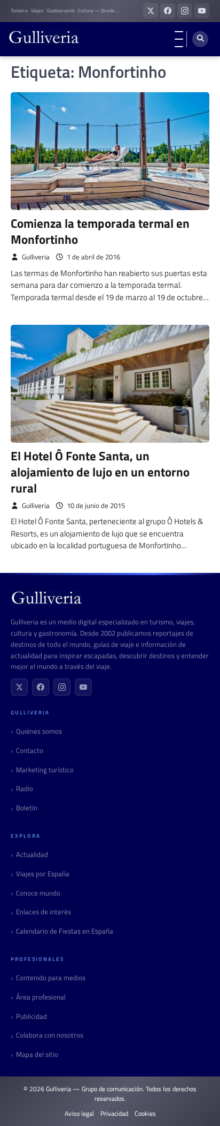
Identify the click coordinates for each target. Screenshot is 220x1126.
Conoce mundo (38, 893)
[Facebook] (40, 687)
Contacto (29, 750)
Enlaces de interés (43, 912)
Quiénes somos (39, 731)
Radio (24, 789)
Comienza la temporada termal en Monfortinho (100, 231)
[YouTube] (83, 687)
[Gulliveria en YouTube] (201, 10)
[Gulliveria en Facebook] (167, 10)
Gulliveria (36, 257)
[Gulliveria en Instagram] (184, 10)
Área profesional (41, 997)
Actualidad (32, 854)
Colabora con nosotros (49, 1035)
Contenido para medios (50, 978)
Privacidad (114, 1113)
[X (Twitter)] (19, 687)
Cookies (145, 1113)
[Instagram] (61, 687)
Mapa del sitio (37, 1054)
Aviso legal (79, 1113)
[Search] (200, 39)
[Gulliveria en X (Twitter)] (150, 10)
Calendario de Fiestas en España (64, 931)
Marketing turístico (45, 770)
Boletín (26, 808)
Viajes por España (42, 874)
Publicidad (31, 1016)
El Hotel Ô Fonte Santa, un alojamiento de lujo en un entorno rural (100, 471)
